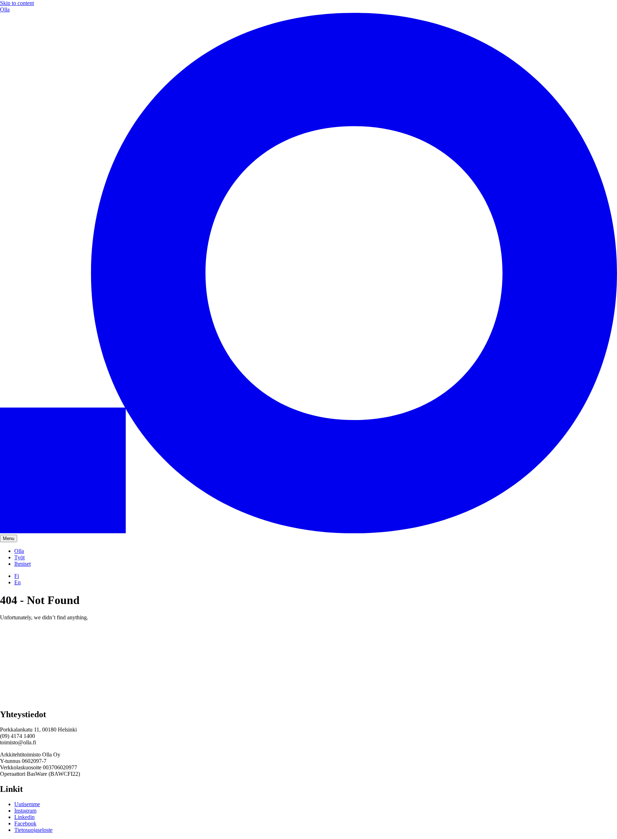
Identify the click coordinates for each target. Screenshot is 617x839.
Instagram (25, 811)
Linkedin (24, 817)
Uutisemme (27, 804)
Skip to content (17, 3)
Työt (19, 557)
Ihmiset (22, 564)
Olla (19, 551)
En (17, 582)
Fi (16, 576)
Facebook (25, 823)
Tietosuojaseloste (33, 830)
